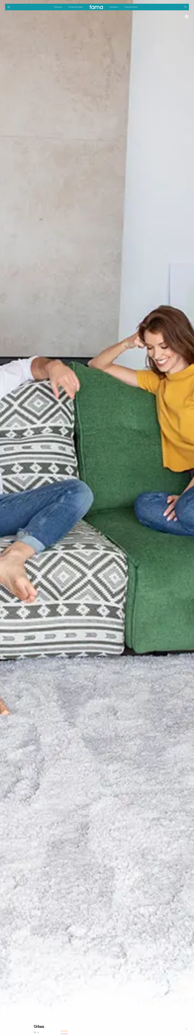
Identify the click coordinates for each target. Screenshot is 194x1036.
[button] (186, 7)
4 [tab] (89, 1024)
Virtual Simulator (75, 7)
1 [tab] (75, 1024)
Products (58, 7)
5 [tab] (94, 1024)
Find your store (130, 7)
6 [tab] (99, 1024)
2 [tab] (80, 1024)
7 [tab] (103, 1024)
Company (113, 7)
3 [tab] (85, 1024)
